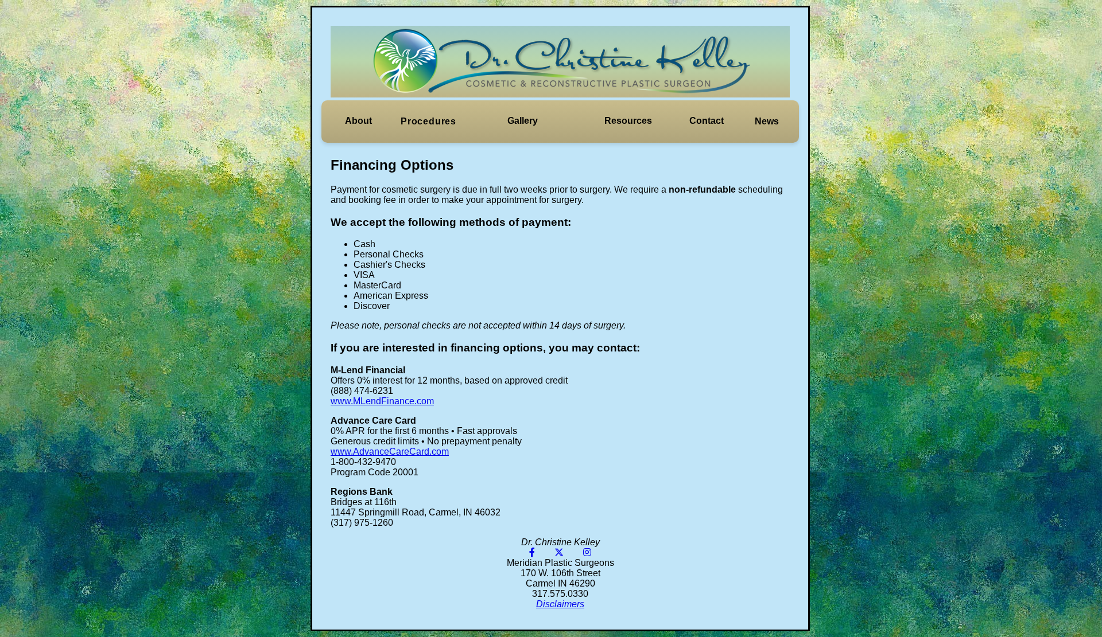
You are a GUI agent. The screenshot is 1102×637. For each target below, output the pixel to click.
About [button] (358, 121)
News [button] (767, 121)
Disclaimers (560, 604)
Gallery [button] (522, 121)
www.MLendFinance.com (382, 401)
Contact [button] (706, 121)
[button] (358, 121)
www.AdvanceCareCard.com (390, 451)
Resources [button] (628, 121)
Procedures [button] (428, 121)
